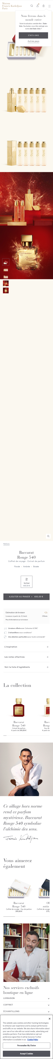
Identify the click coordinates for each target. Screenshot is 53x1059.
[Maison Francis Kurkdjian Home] (12, 5)
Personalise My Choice (26, 1045)
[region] (26, 1037)
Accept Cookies (26, 1053)
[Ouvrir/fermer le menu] (49, 6)
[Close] (49, 1019)
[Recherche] (32, 6)
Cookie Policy (32, 1039)
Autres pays (33, 41)
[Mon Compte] (37, 6)
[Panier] (43, 6)
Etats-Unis (33, 35)
